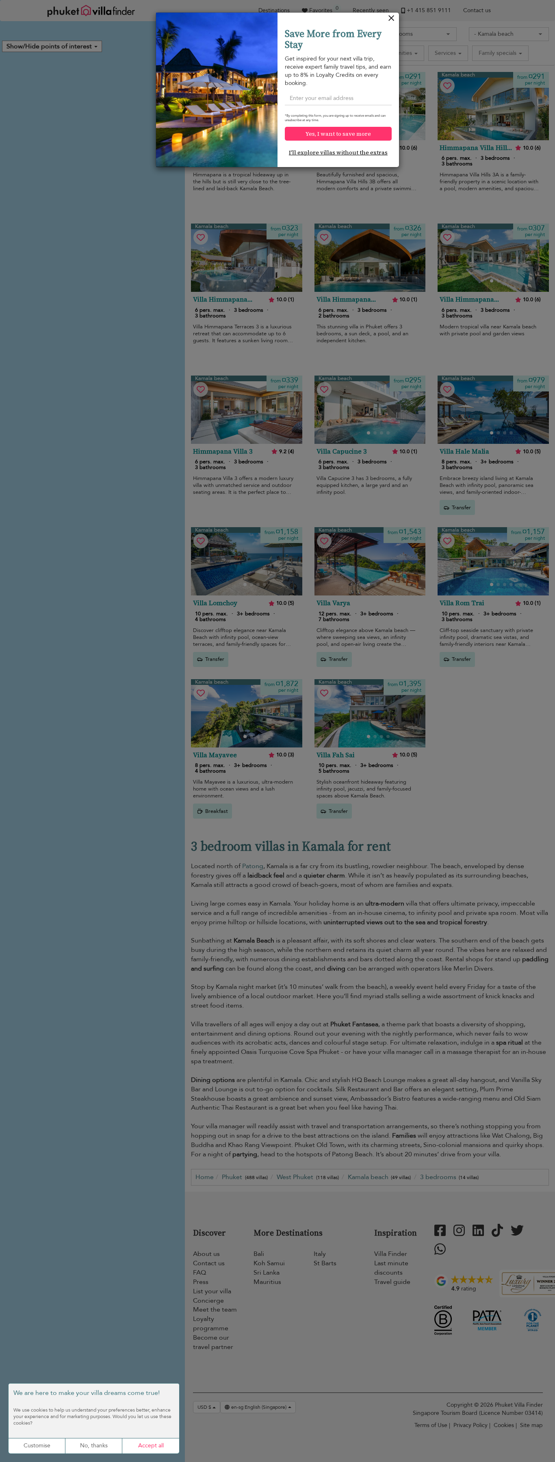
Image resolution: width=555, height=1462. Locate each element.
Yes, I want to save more (338, 134)
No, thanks (94, 1445)
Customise (37, 1445)
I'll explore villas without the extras (338, 152)
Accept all (151, 1445)
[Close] (391, 20)
